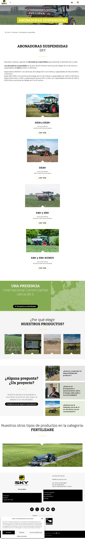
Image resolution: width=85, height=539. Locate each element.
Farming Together (49, 492)
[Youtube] (48, 509)
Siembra (5, 498)
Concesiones (47, 494)
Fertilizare (5, 496)
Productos (15, 32)
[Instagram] (53, 509)
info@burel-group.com (59, 479)
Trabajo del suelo (7, 500)
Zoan (58, 533)
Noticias (45, 498)
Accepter (8, 532)
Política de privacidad (22, 536)
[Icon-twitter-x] (37, 509)
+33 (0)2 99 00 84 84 (58, 476)
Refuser (21, 532)
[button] (42, 518)
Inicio (8, 32)
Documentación (48, 496)
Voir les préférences (36, 532)
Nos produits (22, 489)
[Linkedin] (42, 509)
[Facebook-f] (32, 509)
